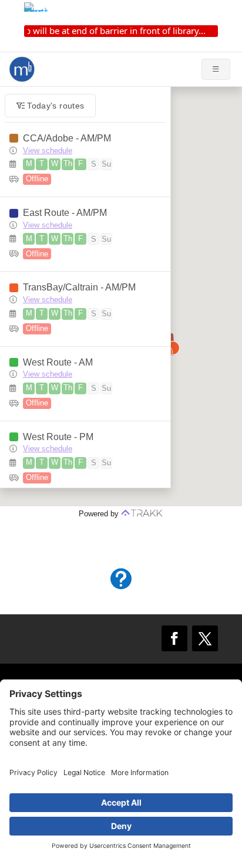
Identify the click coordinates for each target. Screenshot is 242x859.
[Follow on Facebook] (174, 638)
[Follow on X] (205, 638)
